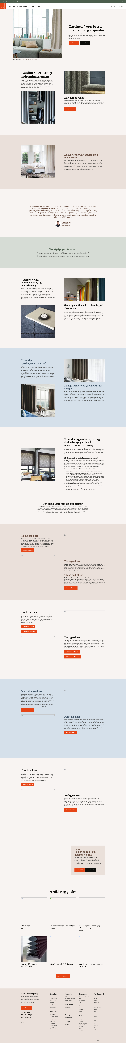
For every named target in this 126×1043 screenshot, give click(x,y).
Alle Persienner (68, 1007)
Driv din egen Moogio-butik (27, 1017)
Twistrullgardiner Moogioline (73, 656)
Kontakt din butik (70, 109)
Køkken (80, 1004)
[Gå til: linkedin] (25, 1022)
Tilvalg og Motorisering (54, 1027)
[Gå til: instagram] (23, 1022)
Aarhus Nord (96, 1002)
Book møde (113, 6)
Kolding (95, 1016)
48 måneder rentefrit (7, 1)
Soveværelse (81, 1005)
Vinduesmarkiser (53, 1028)
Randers (95, 1020)
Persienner (69, 1004)
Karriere (80, 1028)
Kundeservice (82, 1031)
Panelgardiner (53, 1005)
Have (80, 1002)
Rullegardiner (70, 1015)
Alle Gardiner (52, 996)
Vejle (95, 1029)
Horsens (95, 1011)
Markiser (53, 1012)
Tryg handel (16, 1)
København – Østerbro (98, 1013)
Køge (95, 1014)
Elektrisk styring (53, 998)
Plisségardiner (53, 1007)
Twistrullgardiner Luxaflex (72, 651)
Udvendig (12, 6)
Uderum (80, 1011)
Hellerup (95, 1009)
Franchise (81, 1021)
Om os (38, 6)
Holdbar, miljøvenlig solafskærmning (83, 1024)
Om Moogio (81, 1018)
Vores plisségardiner (71, 587)
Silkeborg (96, 1023)
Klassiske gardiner (27, 710)
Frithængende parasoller (70, 998)
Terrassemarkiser (53, 1025)
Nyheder (81, 1026)
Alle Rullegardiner (68, 1017)
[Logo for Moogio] (3, 6)
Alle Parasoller (67, 996)
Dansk (123, 1)
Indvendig (19, 6)
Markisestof (52, 1018)
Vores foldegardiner (70, 732)
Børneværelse (82, 1000)
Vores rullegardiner (70, 809)
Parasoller (69, 994)
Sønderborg (96, 1025)
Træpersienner (68, 1010)
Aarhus (95, 1000)
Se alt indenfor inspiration (84, 996)
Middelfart (96, 1018)
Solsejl (67, 1022)
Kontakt (80, 1019)
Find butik (121, 6)
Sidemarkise (52, 1021)
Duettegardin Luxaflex (28, 626)
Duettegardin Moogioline (29, 631)
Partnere (81, 1030)
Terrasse (81, 1009)
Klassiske (52, 1002)
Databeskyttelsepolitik (24, 1040)
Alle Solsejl (67, 1024)
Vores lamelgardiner (28, 550)
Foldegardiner (53, 1000)
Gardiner (53, 994)
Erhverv (33, 6)
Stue (80, 1007)
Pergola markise (53, 1019)
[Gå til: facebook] (21, 1022)
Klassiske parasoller (69, 1000)
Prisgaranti (23, 1)
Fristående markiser (54, 1016)
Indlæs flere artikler (62, 976)
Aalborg (95, 998)
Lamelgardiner (53, 1004)
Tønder (95, 1027)
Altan (80, 998)
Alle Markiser (52, 1014)
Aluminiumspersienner (69, 1009)
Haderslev (96, 1005)
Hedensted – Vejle (97, 1007)
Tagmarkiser (52, 1023)
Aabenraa (96, 996)
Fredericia (96, 1004)
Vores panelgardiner (28, 784)
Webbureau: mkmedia (101, 1040)
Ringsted (95, 1022)
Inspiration (26, 6)
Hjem (14, 59)
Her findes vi (99, 994)
